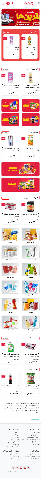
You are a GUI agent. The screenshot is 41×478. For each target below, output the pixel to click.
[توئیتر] (28, 467)
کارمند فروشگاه (35, 459)
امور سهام (16, 444)
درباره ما (17, 433)
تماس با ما (37, 433)
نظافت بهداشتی (33, 338)
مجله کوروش (36, 444)
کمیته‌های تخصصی (13, 442)
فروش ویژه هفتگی (32, 69)
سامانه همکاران (14, 454)
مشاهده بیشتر (34, 419)
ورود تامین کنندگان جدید (12, 459)
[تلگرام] (13, 467)
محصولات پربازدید (32, 370)
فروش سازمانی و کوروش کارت (31, 440)
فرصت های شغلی (35, 454)
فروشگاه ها (16, 435)
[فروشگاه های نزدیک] (12, 3)
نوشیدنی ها (34, 132)
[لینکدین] (24, 467)
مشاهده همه (7, 32)
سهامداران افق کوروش (12, 447)
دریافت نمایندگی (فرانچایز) (32, 456)
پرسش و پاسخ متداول (33, 437)
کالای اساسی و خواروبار (31, 198)
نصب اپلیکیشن (35, 435)
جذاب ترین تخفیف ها (31, 32)
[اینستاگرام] (17, 467)
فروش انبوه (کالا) (35, 442)
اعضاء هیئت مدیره (14, 440)
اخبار (17, 437)
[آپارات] (20, 467)
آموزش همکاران (14, 456)
